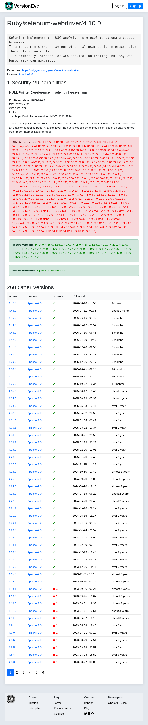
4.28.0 (12, 457)
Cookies (59, 713)
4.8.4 (12, 654)
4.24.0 (12, 486)
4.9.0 (12, 632)
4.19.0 (12, 537)
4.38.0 (12, 369)
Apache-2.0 (26, 74)
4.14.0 (12, 581)
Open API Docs (117, 702)
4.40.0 (12, 354)
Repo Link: (14, 70)
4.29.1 (12, 442)
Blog (87, 708)
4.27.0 (12, 464)
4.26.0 (12, 471)
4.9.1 (12, 625)
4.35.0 (12, 391)
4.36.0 (12, 383)
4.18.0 (12, 552)
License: (12, 74)
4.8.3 (12, 662)
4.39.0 (12, 361)
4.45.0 (12, 317)
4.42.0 (12, 339)
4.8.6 (12, 640)
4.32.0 (12, 413)
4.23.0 (12, 493)
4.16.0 (12, 566)
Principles (34, 708)
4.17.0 (12, 559)
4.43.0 (12, 332)
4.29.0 (12, 449)
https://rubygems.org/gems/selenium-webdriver (51, 70)
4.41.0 (12, 347)
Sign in (119, 6)
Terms (57, 702)
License (33, 295)
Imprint (88, 702)
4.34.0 (12, 398)
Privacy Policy (62, 708)
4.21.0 (12, 515)
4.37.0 (12, 376)
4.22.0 (12, 500)
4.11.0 (12, 610)
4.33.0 (12, 405)
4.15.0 (12, 574)
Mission (33, 702)
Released (79, 295)
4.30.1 (12, 427)
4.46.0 (12, 310)
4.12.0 (12, 603)
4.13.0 (12, 596)
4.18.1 (12, 544)
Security (58, 295)
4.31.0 (12, 420)
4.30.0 (12, 435)
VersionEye (26, 5)
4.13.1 (12, 588)
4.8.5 (12, 647)
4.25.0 (12, 479)
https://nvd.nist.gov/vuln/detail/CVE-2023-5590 (43, 116)
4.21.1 (12, 508)
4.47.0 (12, 303)
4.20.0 (12, 530)
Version (13, 295)
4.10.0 (12, 618)
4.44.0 (12, 325)
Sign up (135, 6)
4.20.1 (12, 522)
